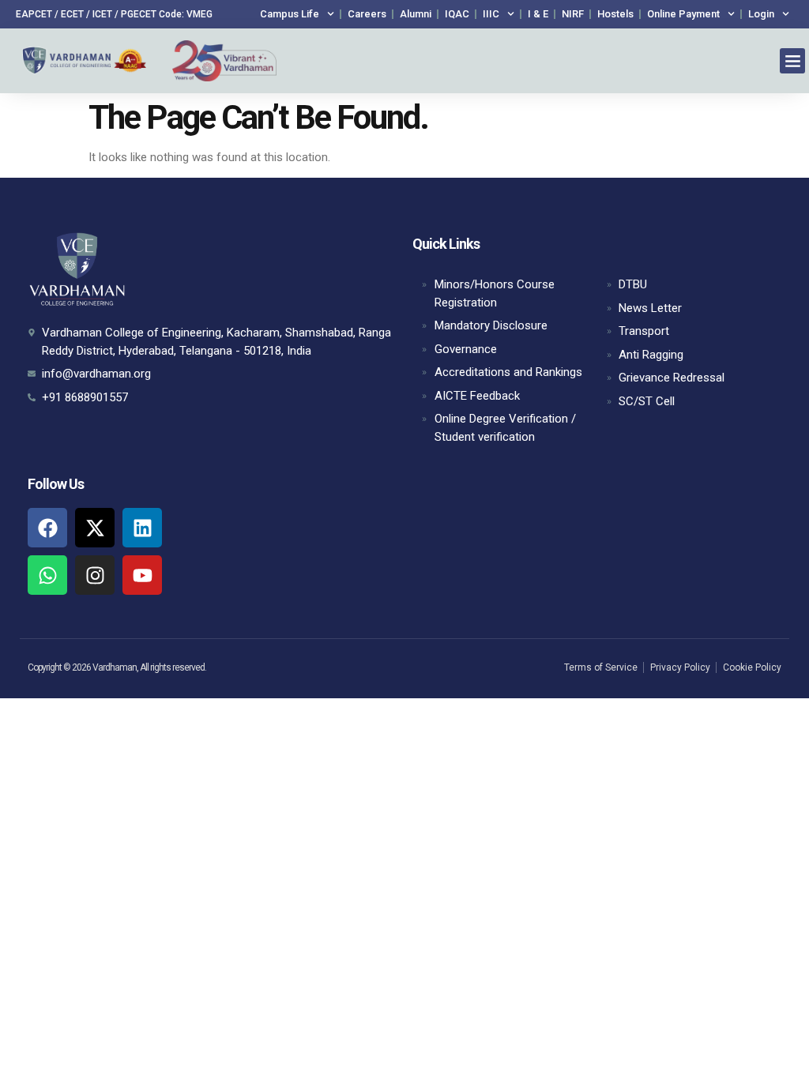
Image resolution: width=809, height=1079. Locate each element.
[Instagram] (95, 575)
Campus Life (289, 14)
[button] (792, 60)
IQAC (457, 14)
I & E (538, 14)
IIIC (491, 14)
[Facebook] (47, 527)
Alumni (415, 14)
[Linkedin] (142, 527)
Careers (367, 14)
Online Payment (683, 14)
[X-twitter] (95, 527)
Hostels (615, 14)
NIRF (573, 14)
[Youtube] (142, 575)
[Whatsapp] (47, 575)
